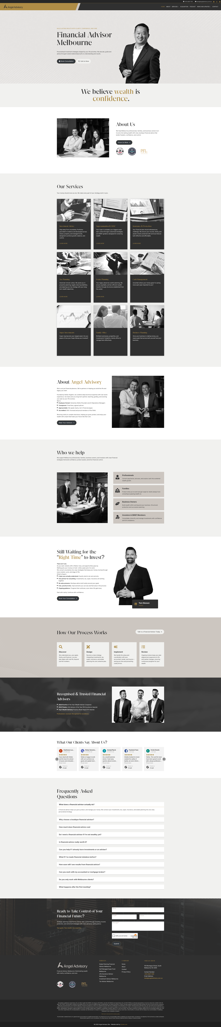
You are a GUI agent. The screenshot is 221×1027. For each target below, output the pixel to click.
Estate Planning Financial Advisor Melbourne (107, 965)
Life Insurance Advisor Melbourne (106, 975)
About (168, 6)
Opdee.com (124, 1024)
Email (114, 915)
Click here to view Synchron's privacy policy (110, 1013)
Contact (215, 6)
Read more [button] (62, 763)
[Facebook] (213, 1)
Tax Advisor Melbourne (106, 981)
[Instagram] (216, 1)
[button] (57, 759)
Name (114, 908)
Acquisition (184, 6)
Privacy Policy (126, 972)
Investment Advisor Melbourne (108, 979)
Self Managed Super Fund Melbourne (107, 970)
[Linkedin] (219, 1)
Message (115, 922)
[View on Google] (61, 751)
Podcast (193, 6)
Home (163, 6)
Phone (142, 915)
